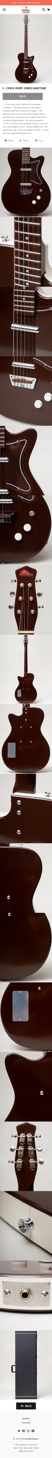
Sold (22, 96)
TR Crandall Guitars (29, 1438)
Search (26, 1418)
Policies (26, 1422)
